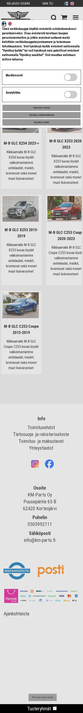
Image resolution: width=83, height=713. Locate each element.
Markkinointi (14, 75)
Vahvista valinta (41, 107)
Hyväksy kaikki (41, 122)
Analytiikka (13, 92)
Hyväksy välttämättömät (41, 115)
